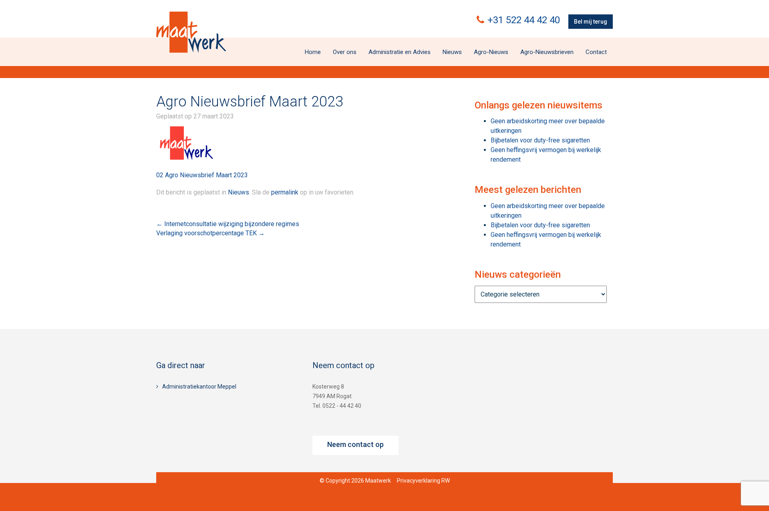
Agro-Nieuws (491, 52)
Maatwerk (191, 32)
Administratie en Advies (399, 52)
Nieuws (452, 52)
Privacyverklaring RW (423, 480)
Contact (596, 52)
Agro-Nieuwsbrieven (547, 52)
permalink (284, 192)
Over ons (344, 52)
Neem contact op (355, 444)
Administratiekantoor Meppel (199, 386)
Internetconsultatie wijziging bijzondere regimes (227, 224)
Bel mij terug (590, 21)
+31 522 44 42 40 (523, 20)
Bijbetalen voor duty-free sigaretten (540, 140)
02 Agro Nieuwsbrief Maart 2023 (202, 175)
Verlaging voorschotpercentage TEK (210, 233)
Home (313, 52)
